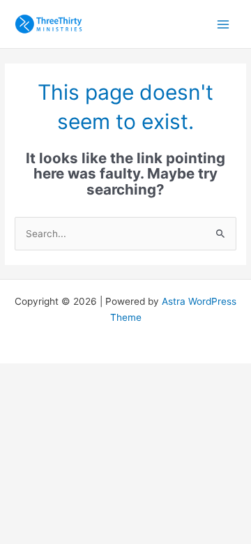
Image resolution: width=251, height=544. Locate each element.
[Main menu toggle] (223, 24)
